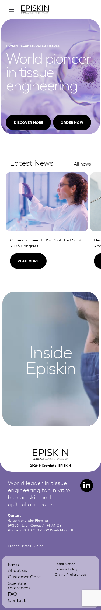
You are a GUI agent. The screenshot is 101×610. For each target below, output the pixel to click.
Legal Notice (65, 563)
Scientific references (19, 585)
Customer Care (24, 576)
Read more (28, 261)
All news (82, 163)
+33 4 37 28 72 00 (34, 530)
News (13, 564)
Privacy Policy (66, 569)
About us (17, 570)
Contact (17, 600)
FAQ (12, 593)
